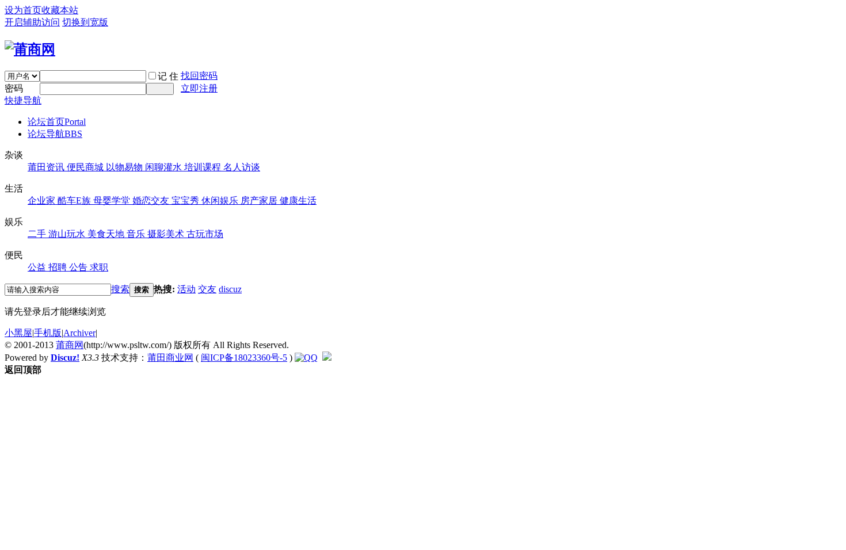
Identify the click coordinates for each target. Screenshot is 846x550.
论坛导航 (55, 134)
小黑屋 (18, 333)
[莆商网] (30, 49)
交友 (207, 289)
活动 (186, 289)
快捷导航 (23, 100)
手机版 (48, 333)
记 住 (168, 76)
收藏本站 (59, 10)
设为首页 (23, 10)
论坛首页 (57, 122)
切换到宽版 (85, 22)
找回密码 (199, 76)
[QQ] (306, 357)
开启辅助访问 (32, 22)
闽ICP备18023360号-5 (244, 357)
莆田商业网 (170, 357)
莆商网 (69, 345)
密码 (14, 88)
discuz (230, 289)
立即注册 (199, 88)
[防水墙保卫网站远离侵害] (326, 357)
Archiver (79, 333)
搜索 (120, 289)
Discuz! (65, 357)
